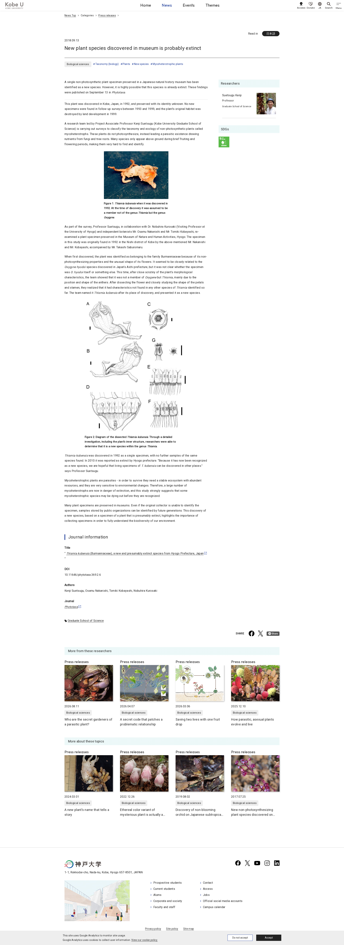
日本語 (270, 33)
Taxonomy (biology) (107, 64)
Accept (269, 937)
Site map (188, 928)
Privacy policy (153, 928)
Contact (208, 882)
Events (189, 5)
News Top (70, 15)
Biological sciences (78, 64)
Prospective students (167, 882)
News (167, 5)
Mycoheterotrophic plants (168, 64)
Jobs (206, 895)
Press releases (107, 15)
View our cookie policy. (144, 940)
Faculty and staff (164, 907)
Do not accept (240, 937)
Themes (213, 5)
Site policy (172, 928)
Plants (126, 64)
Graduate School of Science (86, 620)
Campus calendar (214, 907)
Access (208, 889)
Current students (164, 889)
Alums (157, 895)
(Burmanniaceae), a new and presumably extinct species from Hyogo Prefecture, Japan (135, 553)
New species (141, 64)
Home (145, 5)
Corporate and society (167, 901)
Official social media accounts (223, 901)
